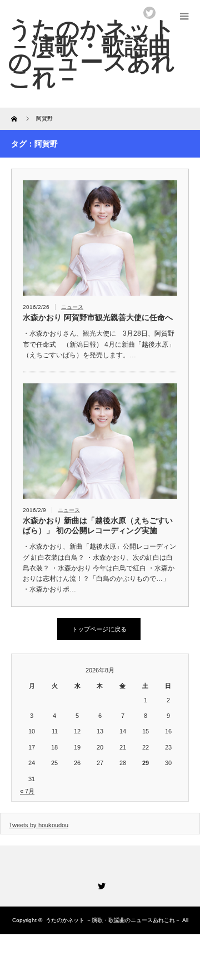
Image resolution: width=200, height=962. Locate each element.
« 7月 (27, 791)
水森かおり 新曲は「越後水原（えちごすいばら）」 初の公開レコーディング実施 (98, 525)
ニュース (72, 307)
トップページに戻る (99, 629)
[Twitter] (100, 884)
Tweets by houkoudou (38, 825)
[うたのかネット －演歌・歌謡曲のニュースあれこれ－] (92, 53)
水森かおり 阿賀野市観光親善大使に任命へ (98, 317)
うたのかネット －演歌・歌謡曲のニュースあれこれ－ (113, 920)
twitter (149, 13)
